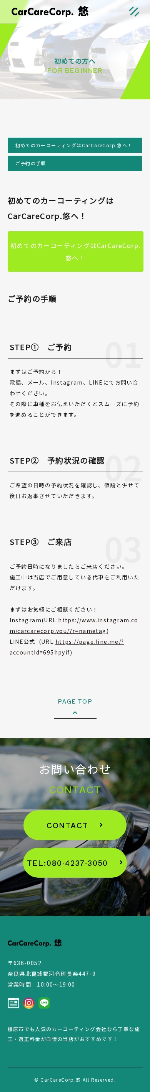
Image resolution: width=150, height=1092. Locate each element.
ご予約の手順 (30, 163)
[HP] (13, 1003)
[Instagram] (29, 1003)
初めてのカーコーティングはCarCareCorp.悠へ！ (74, 145)
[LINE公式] (44, 1003)
